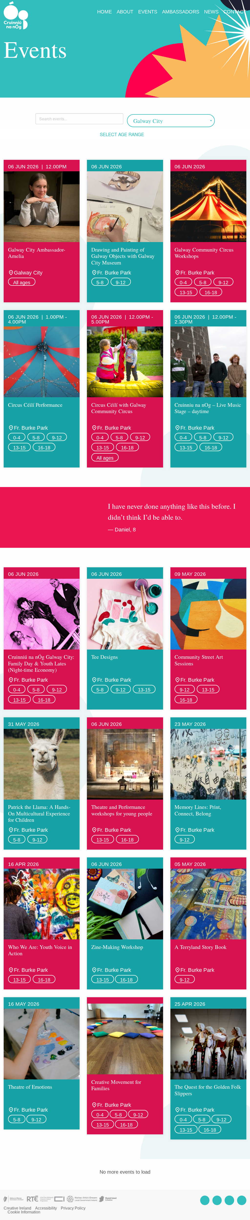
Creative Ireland (17, 1208)
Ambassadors (180, 11)
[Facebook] (204, 1200)
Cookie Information (24, 1212)
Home (104, 11)
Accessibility (46, 1208)
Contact (234, 11)
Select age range (122, 134)
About (125, 11)
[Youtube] (241, 1200)
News (211, 11)
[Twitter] (229, 1200)
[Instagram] (217, 1200)
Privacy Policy (73, 1208)
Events (147, 11)
